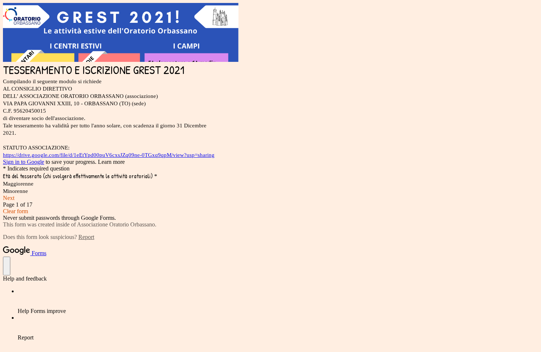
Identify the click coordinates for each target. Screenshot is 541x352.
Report (86, 237)
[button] (270, 198)
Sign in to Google (23, 162)
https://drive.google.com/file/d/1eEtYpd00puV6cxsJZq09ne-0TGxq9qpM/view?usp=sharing (109, 155)
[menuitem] (278, 301)
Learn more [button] (111, 162)
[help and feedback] (6, 266)
